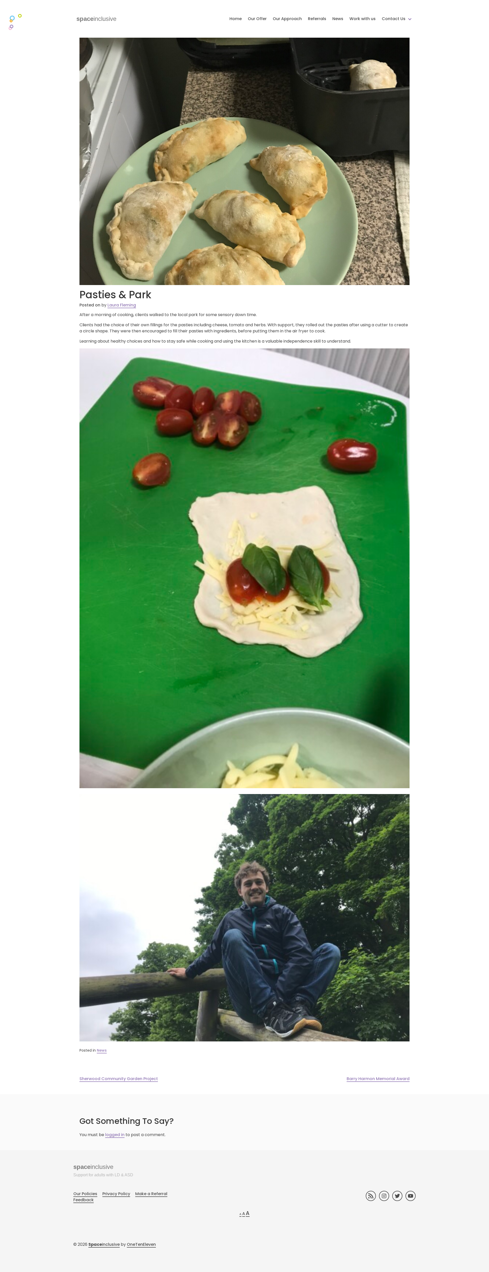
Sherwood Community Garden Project (118, 1079)
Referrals (317, 19)
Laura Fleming (121, 305)
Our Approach (287, 19)
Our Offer (257, 19)
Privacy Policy (116, 1194)
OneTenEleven (141, 1244)
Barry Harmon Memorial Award (378, 1079)
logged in (115, 1135)
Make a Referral (151, 1194)
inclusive (96, 18)
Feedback (83, 1200)
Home (235, 19)
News (337, 19)
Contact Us (393, 19)
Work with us (362, 19)
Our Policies (85, 1194)
